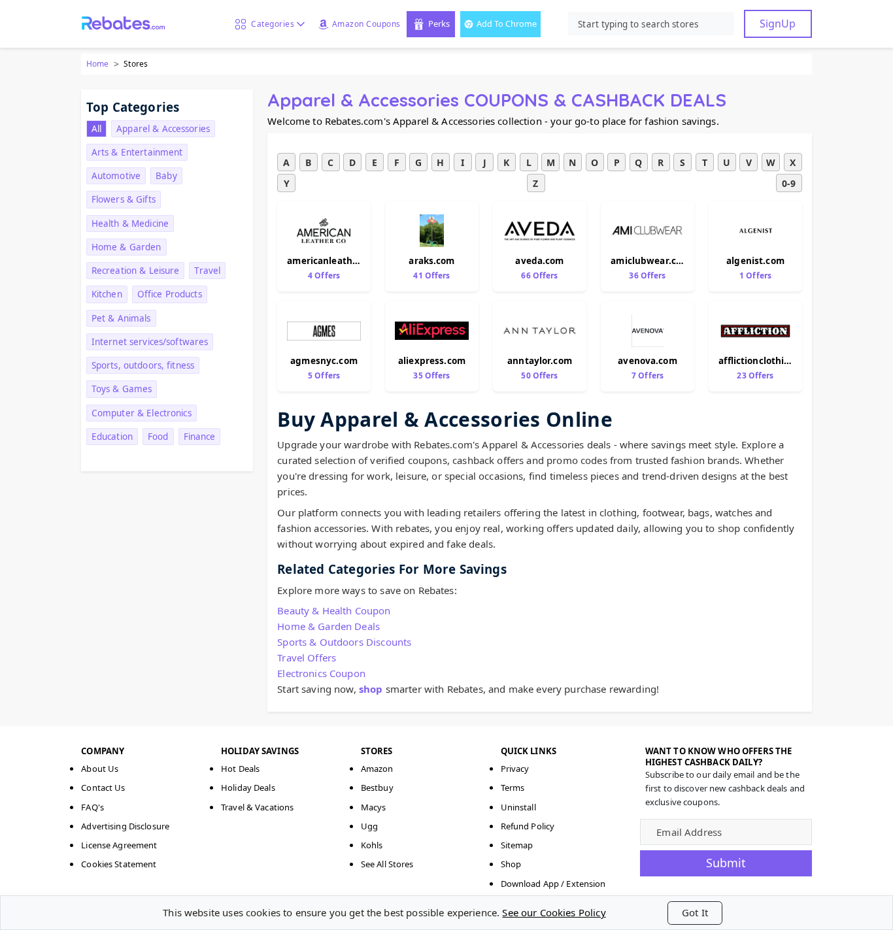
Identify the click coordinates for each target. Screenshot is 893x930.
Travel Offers (306, 657)
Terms (513, 787)
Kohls (372, 845)
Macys (373, 807)
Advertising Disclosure (125, 826)
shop (371, 688)
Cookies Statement (118, 864)
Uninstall (518, 807)
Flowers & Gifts (124, 199)
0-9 (789, 183)
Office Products (169, 294)
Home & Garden (126, 247)
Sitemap (517, 845)
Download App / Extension (553, 883)
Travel (207, 270)
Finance (200, 436)
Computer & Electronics (142, 413)
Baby (166, 176)
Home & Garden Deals (328, 626)
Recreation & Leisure (136, 270)
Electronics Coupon (321, 673)
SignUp (778, 23)
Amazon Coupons (366, 23)
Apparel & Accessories (163, 129)
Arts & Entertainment (137, 152)
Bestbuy (377, 787)
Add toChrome (507, 23)
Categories (270, 23)
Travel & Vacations (257, 807)
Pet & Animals (121, 318)
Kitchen (107, 294)
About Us (99, 768)
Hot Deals (240, 768)
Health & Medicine (130, 223)
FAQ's (92, 807)
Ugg (369, 826)
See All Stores (387, 864)
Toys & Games (122, 389)
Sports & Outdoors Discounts (344, 641)
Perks (439, 23)
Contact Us (103, 787)
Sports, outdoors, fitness (143, 365)
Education (112, 436)
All (96, 129)
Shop (511, 864)
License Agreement (119, 845)
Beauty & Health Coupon (333, 610)
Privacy (515, 768)
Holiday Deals (248, 787)
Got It (695, 912)
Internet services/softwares (150, 342)
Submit (726, 863)
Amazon (377, 768)
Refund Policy (528, 826)
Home (97, 63)
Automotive (116, 176)
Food (158, 436)
